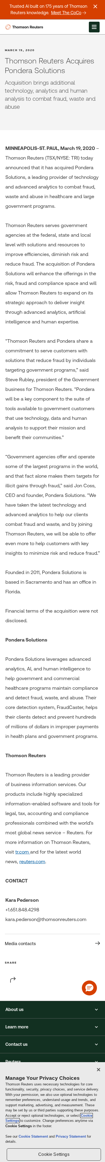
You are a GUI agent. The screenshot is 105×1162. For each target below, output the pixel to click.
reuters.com (32, 861)
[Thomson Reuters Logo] (25, 27)
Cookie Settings (53, 1154)
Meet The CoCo (66, 12)
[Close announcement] (95, 6)
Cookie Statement (34, 1136)
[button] (52, 1009)
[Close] (98, 1070)
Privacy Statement (71, 1136)
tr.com (22, 852)
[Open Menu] (94, 27)
